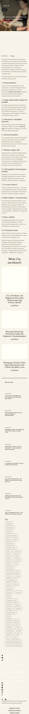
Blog (18, 22)
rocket (16, 624)
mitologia (18, 592)
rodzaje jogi (10, 629)
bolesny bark (10, 543)
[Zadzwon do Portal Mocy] (17, 0)
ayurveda (9, 531)
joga (16, 564)
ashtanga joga (10, 527)
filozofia (9, 559)
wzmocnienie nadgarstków (13, 641)
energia (16, 555)
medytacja (9, 592)
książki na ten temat (15, 92)
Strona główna (8, 22)
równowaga (10, 633)
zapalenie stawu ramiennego (14, 645)
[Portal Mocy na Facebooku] (6, 699)
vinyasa (15, 637)
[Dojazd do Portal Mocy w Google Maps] (26, 0)
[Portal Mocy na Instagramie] (3, 699)
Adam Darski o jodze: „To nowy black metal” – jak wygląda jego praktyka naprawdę (13, 448)
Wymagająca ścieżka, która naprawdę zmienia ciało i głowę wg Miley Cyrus (14, 365)
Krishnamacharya (11, 580)
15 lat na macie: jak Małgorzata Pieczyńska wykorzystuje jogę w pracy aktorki (13, 397)
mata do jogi (9, 588)
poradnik (18, 608)
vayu (8, 637)
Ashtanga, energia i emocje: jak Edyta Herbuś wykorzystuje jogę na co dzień (14, 497)
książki (8, 584)
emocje (8, 555)
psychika (9, 624)
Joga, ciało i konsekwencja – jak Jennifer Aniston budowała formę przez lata (13, 480)
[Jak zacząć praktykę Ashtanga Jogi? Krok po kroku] (14, 44)
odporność (9, 608)
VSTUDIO (4, 705)
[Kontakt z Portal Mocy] (23, 0)
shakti (18, 633)
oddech (17, 604)
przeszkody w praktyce (12, 620)
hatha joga (17, 559)
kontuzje (9, 576)
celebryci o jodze (11, 547)
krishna (17, 576)
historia (9, 564)
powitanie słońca (11, 612)
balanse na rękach (11, 535)
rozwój (19, 629)
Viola (12, 56)
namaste (9, 604)
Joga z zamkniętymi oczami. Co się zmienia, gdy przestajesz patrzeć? (14, 513)
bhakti (8, 539)
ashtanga (9, 523)
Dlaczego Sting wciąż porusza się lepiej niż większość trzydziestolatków (14, 334)
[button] (4, 9)
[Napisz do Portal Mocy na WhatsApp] (20, 0)
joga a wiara (10, 568)
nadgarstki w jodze (11, 600)
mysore (8, 596)
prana (8, 616)
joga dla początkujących (13, 572)
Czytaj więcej (14, 305)
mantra (16, 584)
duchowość (17, 551)
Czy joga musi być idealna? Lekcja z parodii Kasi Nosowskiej (14, 464)
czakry (8, 551)
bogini (15, 539)
